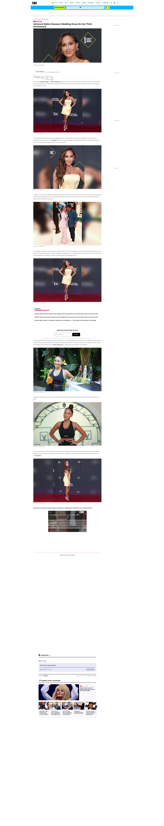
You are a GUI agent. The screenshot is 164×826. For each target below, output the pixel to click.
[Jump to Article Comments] (34, 76)
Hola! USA (38, 455)
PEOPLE (54, 140)
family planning (57, 344)
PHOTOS (78, 2)
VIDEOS (84, 2)
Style (66, 2)
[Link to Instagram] (114, 2)
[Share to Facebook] (38, 76)
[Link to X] (117, 2)
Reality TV (54, 2)
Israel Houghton (55, 81)
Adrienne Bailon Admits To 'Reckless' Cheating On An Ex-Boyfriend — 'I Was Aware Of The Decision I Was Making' (65, 320)
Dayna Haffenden (40, 71)
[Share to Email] (51, 76)
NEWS (61, 2)
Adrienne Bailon (44, 19)
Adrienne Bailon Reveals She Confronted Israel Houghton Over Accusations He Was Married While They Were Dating (66, 317)
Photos (38, 19)
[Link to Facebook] (111, 2)
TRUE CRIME (91, 2)
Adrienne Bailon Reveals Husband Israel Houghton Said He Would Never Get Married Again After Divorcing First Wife (66, 313)
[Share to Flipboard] (47, 76)
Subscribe (106, 2)
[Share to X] (42, 76)
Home (34, 19)
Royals (72, 2)
